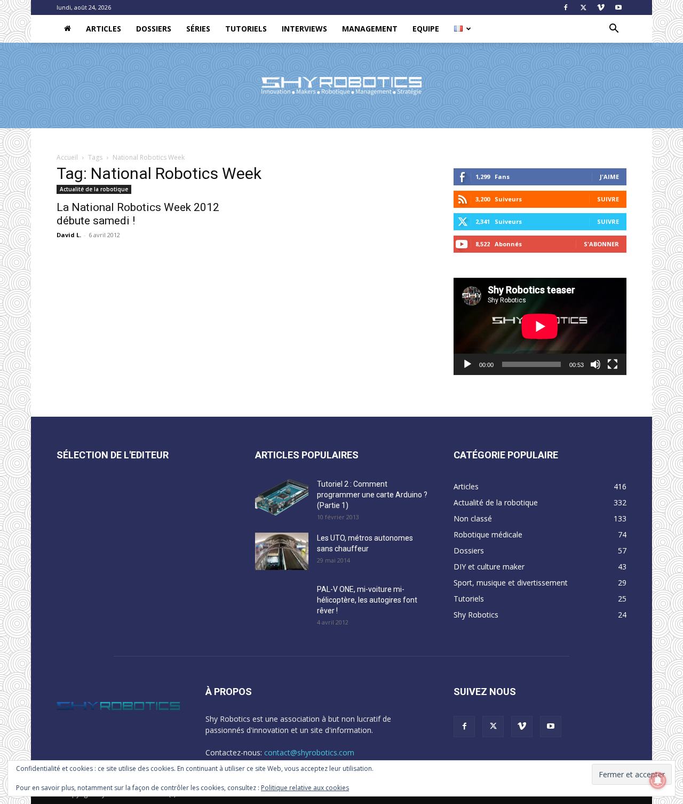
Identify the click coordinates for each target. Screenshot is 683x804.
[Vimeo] (601, 7)
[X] (583, 7)
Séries (198, 29)
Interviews (304, 29)
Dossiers (153, 29)
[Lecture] (467, 364)
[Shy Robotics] (341, 86)
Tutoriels (246, 29)
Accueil (67, 157)
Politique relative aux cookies (305, 787)
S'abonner (601, 244)
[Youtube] (618, 7)
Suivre (608, 199)
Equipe (425, 29)
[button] (613, 30)
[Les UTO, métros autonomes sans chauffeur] (281, 551)
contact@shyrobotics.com (309, 752)
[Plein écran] (612, 364)
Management (370, 29)
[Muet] (595, 364)
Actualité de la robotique (94, 189)
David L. (69, 235)
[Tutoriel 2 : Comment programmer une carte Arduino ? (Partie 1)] (281, 497)
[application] (540, 326)
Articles (103, 29)
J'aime (609, 177)
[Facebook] (566, 7)
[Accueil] (67, 29)
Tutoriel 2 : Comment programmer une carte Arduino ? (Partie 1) (372, 495)
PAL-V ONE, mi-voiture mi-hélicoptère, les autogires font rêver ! (367, 600)
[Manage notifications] (657, 780)
